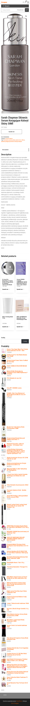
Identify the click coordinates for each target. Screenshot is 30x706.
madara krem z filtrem (20, 140)
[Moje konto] (23, 2)
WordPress (19, 701)
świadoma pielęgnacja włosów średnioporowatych (11, 141)
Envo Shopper (15, 703)
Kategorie (7, 6)
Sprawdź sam (11, 131)
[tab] (15, 149)
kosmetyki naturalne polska (9, 140)
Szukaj (3, 337)
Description (5, 149)
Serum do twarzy (9, 138)
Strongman (4, 2)
